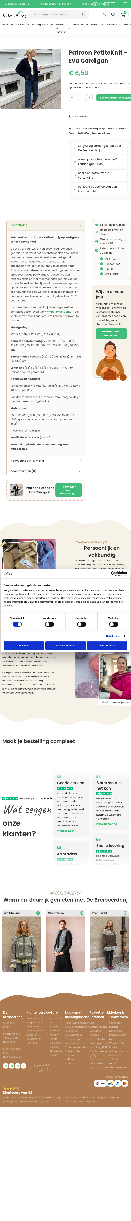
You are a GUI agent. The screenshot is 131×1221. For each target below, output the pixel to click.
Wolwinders (72, 1043)
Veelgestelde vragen (108, 4)
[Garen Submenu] (12, 25)
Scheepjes (115, 1022)
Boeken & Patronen (61, 28)
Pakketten (78, 24)
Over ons (8, 1022)
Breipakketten (98, 1039)
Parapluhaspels (74, 1039)
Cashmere (56, 1051)
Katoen (54, 1030)
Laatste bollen (98, 1026)
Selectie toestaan (65, 645)
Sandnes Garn (101, 133)
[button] (58, 53)
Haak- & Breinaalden (77, 1022)
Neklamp (70, 1059)
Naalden (20, 24)
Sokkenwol (56, 1042)
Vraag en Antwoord (107, 1097)
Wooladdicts (116, 1043)
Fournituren (71, 1031)
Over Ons (95, 4)
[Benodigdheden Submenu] (52, 25)
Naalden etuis (73, 1051)
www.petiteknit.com (57, 312)
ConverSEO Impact (37, 1101)
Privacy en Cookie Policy (80, 1097)
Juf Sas (113, 1059)
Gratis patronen (99, 1067)
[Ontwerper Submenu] (120, 25)
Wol (52, 1022)
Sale (126, 24)
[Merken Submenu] (102, 25)
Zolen (68, 1063)
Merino (54, 1026)
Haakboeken (97, 1063)
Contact (124, 2)
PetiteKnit (84, 133)
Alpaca (54, 1046)
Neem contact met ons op (111, 333)
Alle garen (56, 1018)
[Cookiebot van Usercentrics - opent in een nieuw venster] (113, 573)
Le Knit (113, 1063)
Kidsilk (53, 1038)
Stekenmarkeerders (77, 1047)
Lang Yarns (115, 1031)
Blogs (6, 1026)
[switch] (49, 624)
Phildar (113, 1047)
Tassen (69, 1055)
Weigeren (24, 645)
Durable (113, 1026)
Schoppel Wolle (118, 1051)
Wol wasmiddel (74, 1035)
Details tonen (113, 635)
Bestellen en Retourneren (81, 1101)
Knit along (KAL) (99, 1047)
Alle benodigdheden (77, 1026)
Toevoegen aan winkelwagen (68, 490)
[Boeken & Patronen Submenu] (69, 28)
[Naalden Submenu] (28, 25)
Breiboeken (96, 1059)
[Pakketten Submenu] (87, 25)
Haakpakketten (99, 1043)
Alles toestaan (107, 645)
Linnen (53, 1055)
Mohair (54, 1034)
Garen (5, 24)
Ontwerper (112, 24)
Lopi (111, 1039)
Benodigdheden (40, 24)
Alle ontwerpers (118, 1067)
